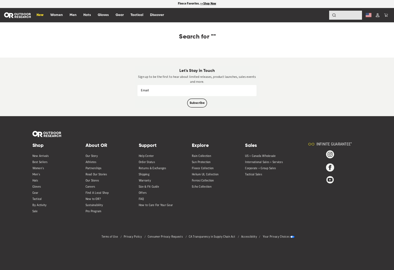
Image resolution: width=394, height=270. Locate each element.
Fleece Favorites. (189, 3)
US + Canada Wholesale (260, 156)
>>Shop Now (208, 3)
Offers (143, 193)
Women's (38, 168)
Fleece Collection (203, 168)
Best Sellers (40, 162)
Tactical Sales (253, 174)
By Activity (39, 205)
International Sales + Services (264, 162)
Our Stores (92, 180)
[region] (197, 4)
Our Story (92, 156)
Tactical (37, 199)
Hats (35, 180)
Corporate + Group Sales (260, 168)
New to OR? (93, 199)
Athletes (91, 162)
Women (56, 15)
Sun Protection (201, 162)
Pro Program (93, 211)
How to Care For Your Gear (156, 205)
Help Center (146, 156)
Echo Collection (202, 186)
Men (73, 15)
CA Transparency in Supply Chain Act (212, 236)
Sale (35, 211)
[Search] (322, 15)
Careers (90, 186)
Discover (157, 15)
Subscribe (197, 103)
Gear (35, 193)
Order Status (147, 162)
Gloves (36, 186)
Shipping (144, 174)
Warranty (145, 180)
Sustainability (94, 205)
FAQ (141, 199)
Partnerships (94, 168)
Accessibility (249, 236)
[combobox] (345, 15)
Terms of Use (110, 236)
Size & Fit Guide (149, 186)
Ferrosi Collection (203, 180)
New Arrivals (40, 156)
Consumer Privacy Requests (166, 236)
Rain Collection (201, 156)
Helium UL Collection (205, 174)
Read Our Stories (96, 174)
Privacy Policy (133, 236)
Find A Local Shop (97, 193)
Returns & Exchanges (152, 168)
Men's (36, 174)
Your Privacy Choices (276, 236)
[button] (386, 15)
